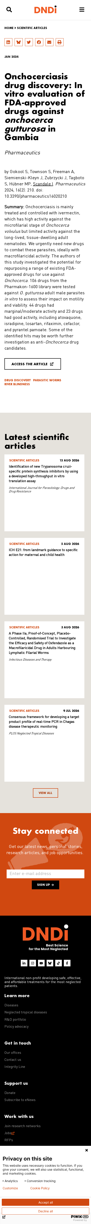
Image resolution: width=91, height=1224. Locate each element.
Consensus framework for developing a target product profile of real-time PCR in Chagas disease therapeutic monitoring (44, 722)
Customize (10, 1188)
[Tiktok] (58, 963)
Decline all (45, 1211)
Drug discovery (17, 380)
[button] (8, 42)
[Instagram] (32, 963)
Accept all (45, 1202)
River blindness (17, 384)
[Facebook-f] (67, 963)
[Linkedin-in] (24, 963)
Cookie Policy (40, 1188)
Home (8, 28)
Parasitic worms (47, 380)
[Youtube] (41, 963)
